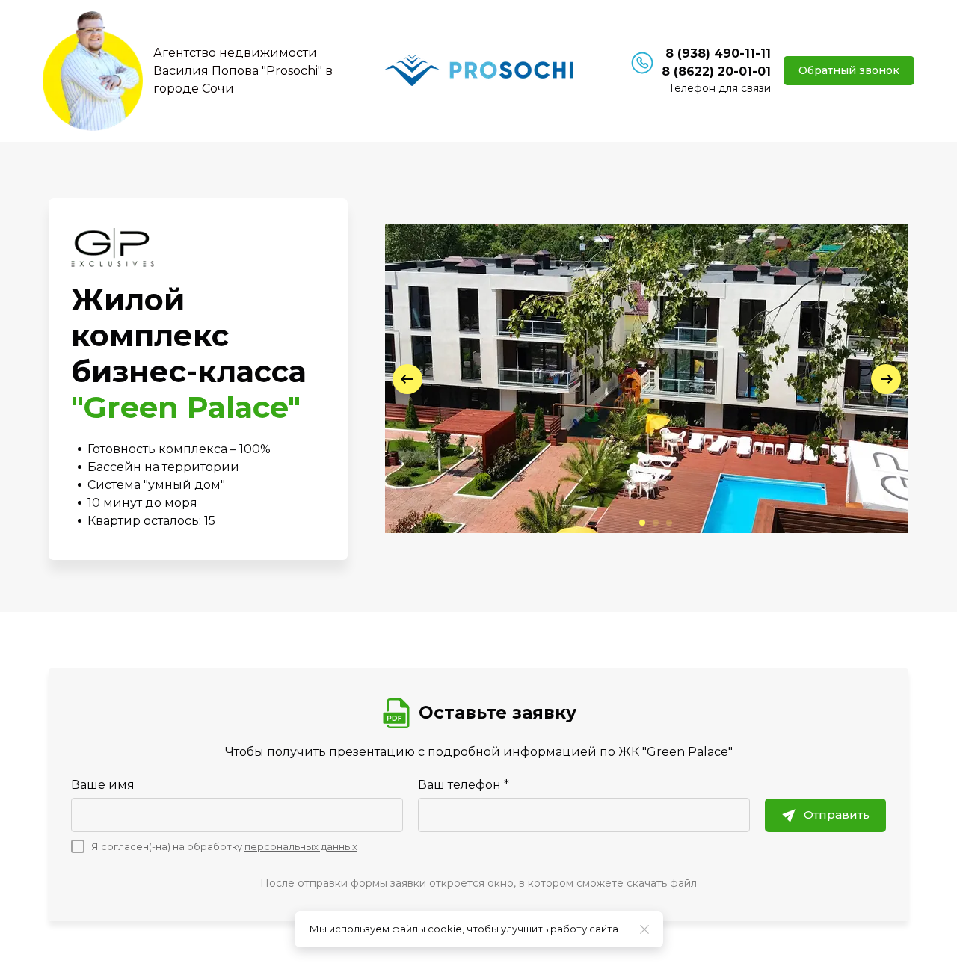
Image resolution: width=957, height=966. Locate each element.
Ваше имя (103, 785)
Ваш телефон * (463, 785)
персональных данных (300, 846)
